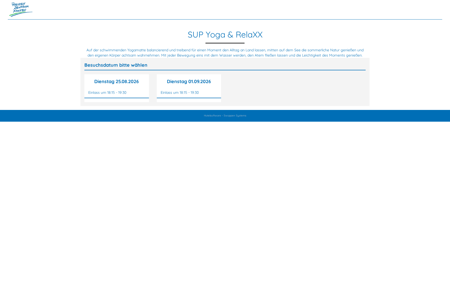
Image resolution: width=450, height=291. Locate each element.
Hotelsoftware (212, 115)
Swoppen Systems (235, 115)
